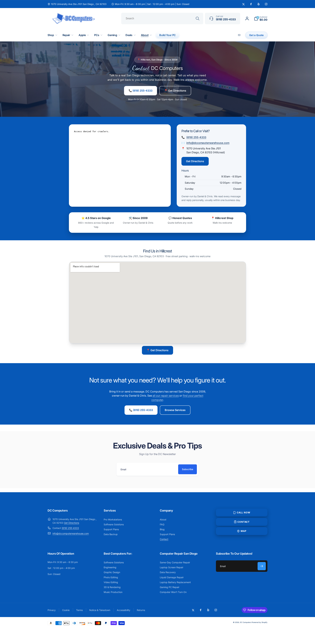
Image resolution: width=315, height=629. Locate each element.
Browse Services (175, 410)
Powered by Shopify (259, 622)
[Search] (197, 18)
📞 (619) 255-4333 (140, 90)
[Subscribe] (262, 566)
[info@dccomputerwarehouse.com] (239, 35)
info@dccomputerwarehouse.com (207, 142)
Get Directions (195, 161)
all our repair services (166, 395)
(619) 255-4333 (196, 137)
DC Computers (245, 622)
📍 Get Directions (175, 90)
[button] (260, 18)
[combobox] (162, 18)
